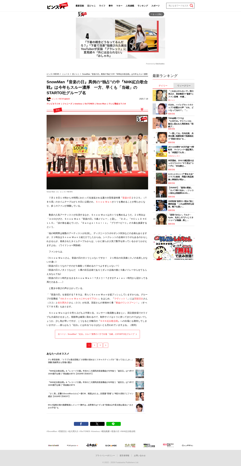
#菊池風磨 (105, 431)
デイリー (163, 85)
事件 (111, 5)
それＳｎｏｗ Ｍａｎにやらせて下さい (79, 298)
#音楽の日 (114, 431)
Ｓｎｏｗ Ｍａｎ (104, 202)
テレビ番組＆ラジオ (117, 104)
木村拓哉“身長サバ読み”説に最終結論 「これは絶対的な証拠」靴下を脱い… (181, 204)
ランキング (143, 5)
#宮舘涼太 (62, 431)
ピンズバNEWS (53, 74)
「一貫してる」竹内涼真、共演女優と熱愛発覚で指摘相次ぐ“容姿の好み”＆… (181, 136)
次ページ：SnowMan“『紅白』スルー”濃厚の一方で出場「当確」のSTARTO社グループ (96, 334)
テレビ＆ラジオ (53, 104)
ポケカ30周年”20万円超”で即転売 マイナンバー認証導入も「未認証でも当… (181, 149)
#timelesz (95, 431)
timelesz (78, 104)
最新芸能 (80, 5)
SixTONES (89, 104)
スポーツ (155, 5)
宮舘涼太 (138, 298)
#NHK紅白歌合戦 (127, 431)
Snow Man (101, 104)
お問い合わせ (140, 455)
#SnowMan (52, 431)
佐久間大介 (63, 302)
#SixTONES (84, 431)
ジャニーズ (67, 104)
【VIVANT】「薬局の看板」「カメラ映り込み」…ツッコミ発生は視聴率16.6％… (181, 190)
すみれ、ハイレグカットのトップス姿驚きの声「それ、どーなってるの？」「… (181, 107)
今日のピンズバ (174, 156)
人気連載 (130, 5)
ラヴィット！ (120, 298)
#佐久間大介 (73, 431)
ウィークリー (184, 85)
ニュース (65, 74)
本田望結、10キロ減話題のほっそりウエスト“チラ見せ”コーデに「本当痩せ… (181, 163)
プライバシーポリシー (105, 455)
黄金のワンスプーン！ (127, 302)
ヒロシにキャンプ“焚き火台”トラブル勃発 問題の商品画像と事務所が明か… (181, 177)
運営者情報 (124, 455)
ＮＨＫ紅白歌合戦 (109, 321)
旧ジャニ (91, 5)
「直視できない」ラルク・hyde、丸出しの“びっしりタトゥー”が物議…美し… (180, 217)
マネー (119, 5)
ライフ (102, 5)
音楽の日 (126, 198)
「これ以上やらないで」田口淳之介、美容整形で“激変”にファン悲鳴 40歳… (181, 94)
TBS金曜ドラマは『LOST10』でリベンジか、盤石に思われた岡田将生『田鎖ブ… (181, 122)
